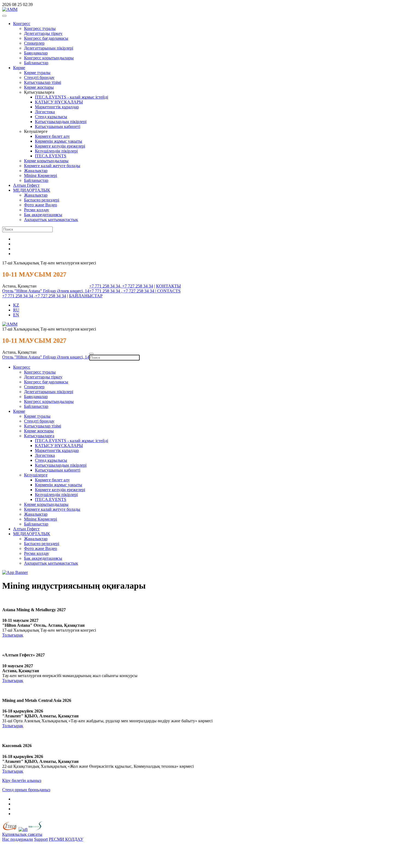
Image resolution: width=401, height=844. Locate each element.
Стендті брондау (39, 77)
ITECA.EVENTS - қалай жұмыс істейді (71, 97)
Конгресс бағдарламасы (46, 38)
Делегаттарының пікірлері (48, 48)
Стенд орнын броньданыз (26, 789)
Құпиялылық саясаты (22, 834)
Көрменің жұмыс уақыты (58, 141)
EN (16, 315)
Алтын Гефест (26, 185)
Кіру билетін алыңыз (21, 780)
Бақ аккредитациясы (43, 214)
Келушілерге (35, 475)
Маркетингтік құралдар (57, 107)
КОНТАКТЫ (168, 286)
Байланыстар (36, 62)
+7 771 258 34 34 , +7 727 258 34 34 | (123, 291)
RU (16, 310)
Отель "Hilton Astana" (22, 291)
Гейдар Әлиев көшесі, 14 (66, 291)
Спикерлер (34, 43)
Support (41, 839)
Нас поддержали (17, 839)
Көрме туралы (37, 72)
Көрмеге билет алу (52, 136)
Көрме (19, 67)
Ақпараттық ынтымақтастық (51, 219)
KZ (16, 305)
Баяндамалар (36, 53)
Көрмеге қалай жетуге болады (52, 165)
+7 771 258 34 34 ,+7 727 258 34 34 (34, 295)
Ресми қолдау (36, 209)
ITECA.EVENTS (50, 156)
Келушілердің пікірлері (56, 151)
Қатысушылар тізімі (42, 82)
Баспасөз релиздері (41, 200)
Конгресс (21, 23)
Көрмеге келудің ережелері (60, 146)
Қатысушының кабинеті (57, 126)
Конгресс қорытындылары (49, 58)
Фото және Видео (40, 205)
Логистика (45, 111)
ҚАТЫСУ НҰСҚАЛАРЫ (59, 102)
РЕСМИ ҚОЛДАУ (66, 839)
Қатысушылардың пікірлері (60, 121)
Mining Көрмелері (40, 175)
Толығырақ (12, 635)
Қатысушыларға (39, 435)
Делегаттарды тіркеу (43, 33)
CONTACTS (169, 291)
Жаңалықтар (35, 170)
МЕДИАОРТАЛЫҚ (31, 190)
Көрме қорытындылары (46, 160)
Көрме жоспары (39, 87)
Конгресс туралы (40, 28)
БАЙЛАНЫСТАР (86, 295)
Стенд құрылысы (51, 116)
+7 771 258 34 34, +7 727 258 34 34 (121, 286)
